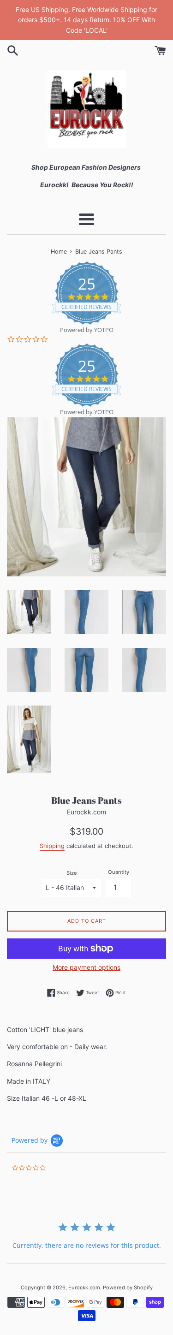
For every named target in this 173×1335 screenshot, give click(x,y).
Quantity (118, 872)
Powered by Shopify (128, 1287)
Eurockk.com (84, 1287)
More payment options (86, 967)
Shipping (52, 845)
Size (71, 873)
